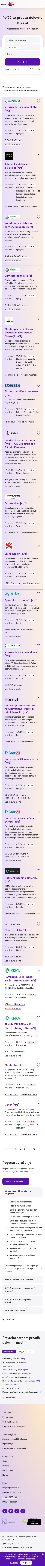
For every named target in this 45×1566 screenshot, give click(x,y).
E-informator (7, 1417)
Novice (5, 1475)
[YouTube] (22, 1511)
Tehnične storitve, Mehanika (12, 1362)
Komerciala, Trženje (9, 1388)
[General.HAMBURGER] (41, 5)
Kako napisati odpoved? (15, 1310)
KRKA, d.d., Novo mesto (15, 1004)
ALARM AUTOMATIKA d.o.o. (17, 256)
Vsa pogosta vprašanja (16, 1181)
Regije (21, 1351)
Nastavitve (14, 1563)
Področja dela (9, 1351)
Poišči (24, 62)
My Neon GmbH (11, 207)
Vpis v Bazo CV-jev (10, 1422)
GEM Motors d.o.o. (13, 914)
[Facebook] (10, 1511)
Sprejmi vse (26, 1563)
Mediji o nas (7, 1470)
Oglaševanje (7, 1444)
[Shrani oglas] (38, 101)
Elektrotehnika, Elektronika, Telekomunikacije (18, 1381)
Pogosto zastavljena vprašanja (15, 1426)
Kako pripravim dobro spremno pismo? (18, 1300)
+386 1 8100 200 (9, 1497)
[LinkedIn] (4, 1511)
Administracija (7, 1385)
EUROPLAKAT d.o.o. (13, 140)
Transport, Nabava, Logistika (13, 1370)
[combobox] (22, 46)
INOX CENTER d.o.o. (13, 957)
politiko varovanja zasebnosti (22, 1559)
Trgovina (5, 1366)
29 (34, 1149)
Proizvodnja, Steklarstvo (11, 1359)
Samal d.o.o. (10, 742)
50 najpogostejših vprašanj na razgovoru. (18, 1192)
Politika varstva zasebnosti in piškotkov (17, 1548)
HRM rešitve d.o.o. (12, 583)
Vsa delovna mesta (13, 144)
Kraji (30, 1351)
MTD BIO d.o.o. (11, 1094)
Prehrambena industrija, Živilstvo (14, 1373)
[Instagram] (16, 1511)
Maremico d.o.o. (11, 375)
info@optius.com (9, 1502)
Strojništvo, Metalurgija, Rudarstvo (15, 1377)
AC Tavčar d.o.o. (12, 533)
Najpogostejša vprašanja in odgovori (22, 29)
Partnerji (5, 1466)
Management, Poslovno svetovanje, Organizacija (20, 1392)
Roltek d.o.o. (10, 422)
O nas (4, 1461)
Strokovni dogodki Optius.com (15, 1439)
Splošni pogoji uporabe (10, 1543)
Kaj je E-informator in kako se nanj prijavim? (20, 1289)
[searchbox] (22, 54)
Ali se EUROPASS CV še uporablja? (19, 1279)
